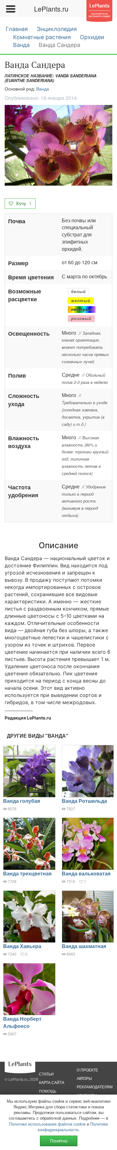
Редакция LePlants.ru (28, 717)
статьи (46, 1073)
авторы (84, 1078)
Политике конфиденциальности (73, 1126)
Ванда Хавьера (22, 946)
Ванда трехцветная (27, 873)
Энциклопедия (57, 29)
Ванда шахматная (84, 946)
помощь (47, 1091)
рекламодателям (95, 1086)
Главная (17, 29)
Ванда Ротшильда (84, 800)
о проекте (87, 1069)
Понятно (58, 1140)
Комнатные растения (42, 37)
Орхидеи (92, 37)
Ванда (21, 45)
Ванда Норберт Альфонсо (22, 1022)
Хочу (23, 203)
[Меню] (10, 9)
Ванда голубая (21, 800)
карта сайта (51, 1082)
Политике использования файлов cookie (47, 1124)
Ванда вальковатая (86, 873)
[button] (58, 145)
